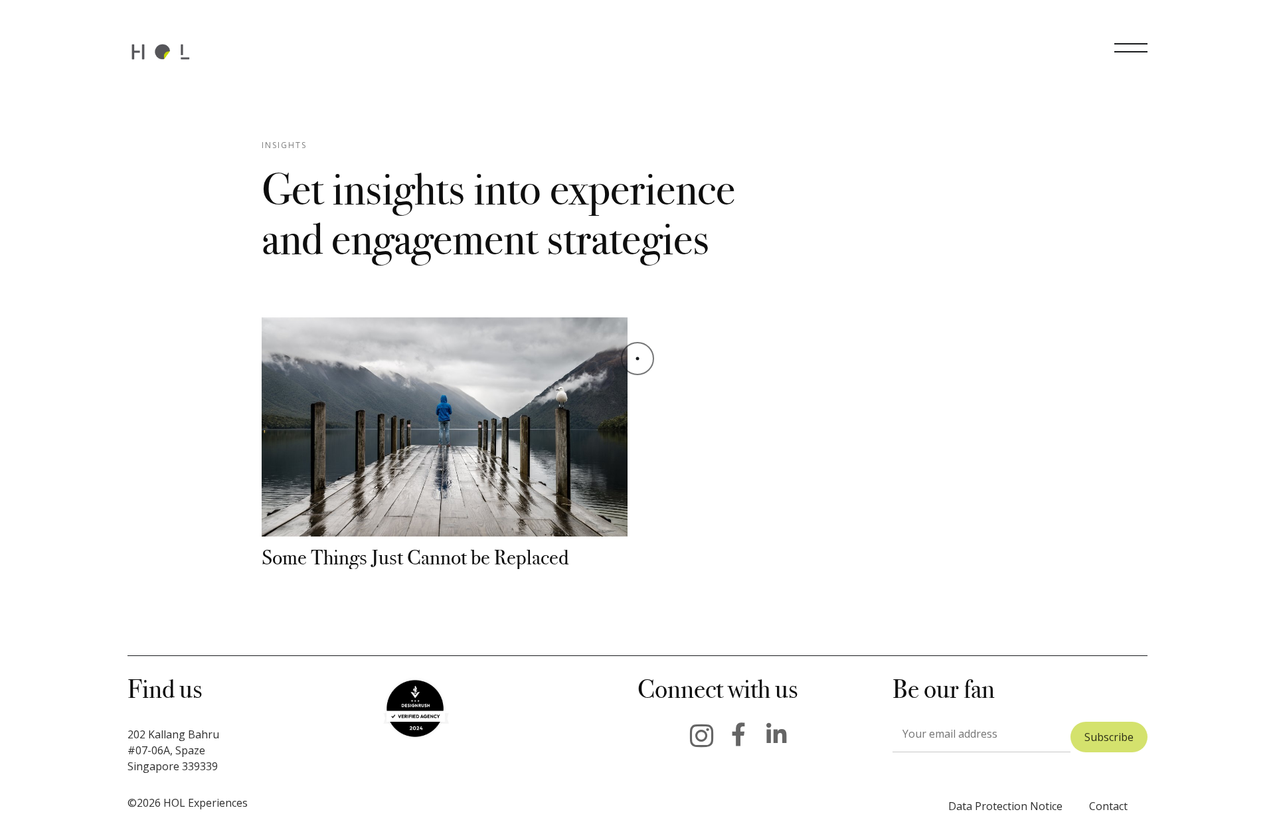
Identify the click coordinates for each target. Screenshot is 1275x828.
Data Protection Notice (1005, 806)
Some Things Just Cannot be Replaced (415, 557)
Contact (1108, 806)
